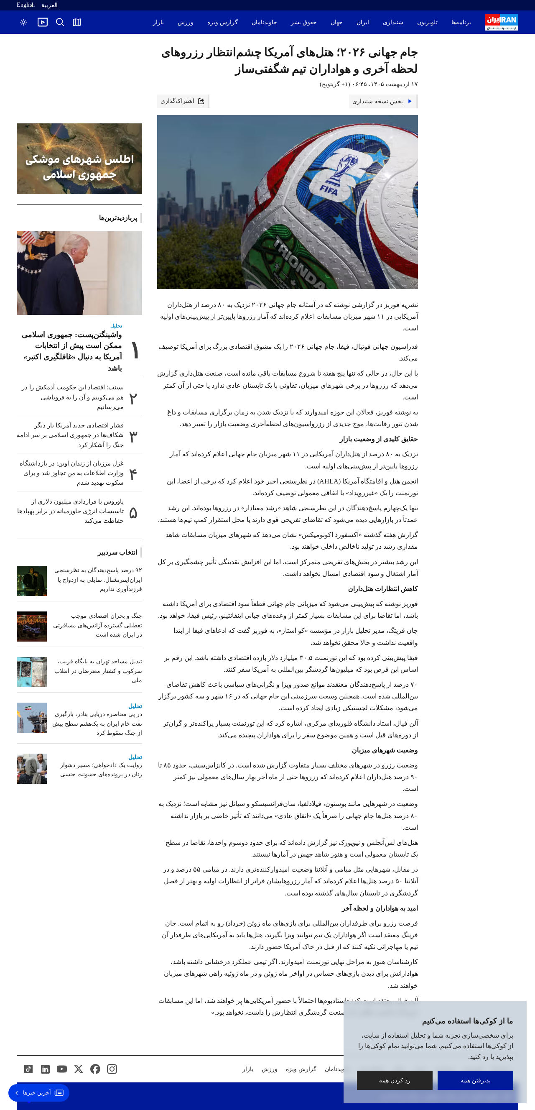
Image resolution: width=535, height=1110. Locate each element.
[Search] (60, 22)
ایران (363, 22)
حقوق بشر (304, 22)
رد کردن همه (394, 1080)
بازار (158, 22)
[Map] (77, 22)
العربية (49, 5)
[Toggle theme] (23, 22)
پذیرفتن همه (476, 1080)
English (26, 5)
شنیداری (393, 22)
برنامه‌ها (461, 22)
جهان (337, 22)
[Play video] (43, 22)
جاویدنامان (264, 22)
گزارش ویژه (222, 22)
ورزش (186, 22)
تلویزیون (427, 22)
